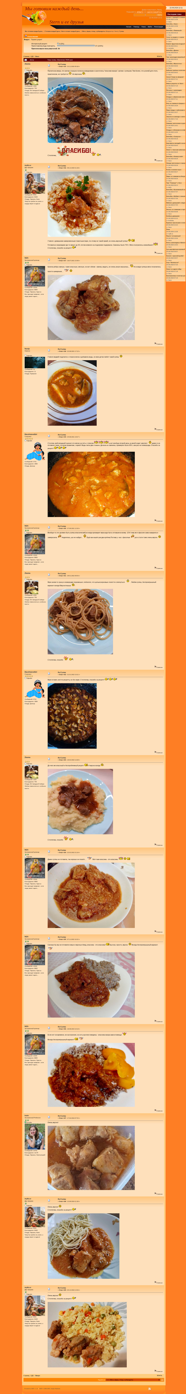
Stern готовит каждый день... (71, 31)
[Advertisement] (11, 47)
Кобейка (171, 220)
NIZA (26, 258)
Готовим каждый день (52, 31)
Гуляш (121, 31)
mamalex (171, 48)
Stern (116, 31)
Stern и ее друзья (66, 21)
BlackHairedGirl (31, 434)
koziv (27, 1116)
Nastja (27, 349)
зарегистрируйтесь (154, 12)
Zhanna (27, 64)
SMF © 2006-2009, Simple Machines (49, 1388)
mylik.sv (28, 165)
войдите (140, 12)
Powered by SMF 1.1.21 (31, 1388)
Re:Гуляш (62, 64)
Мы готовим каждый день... (54, 8)
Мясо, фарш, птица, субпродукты (93, 31)
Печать (159, 56)
